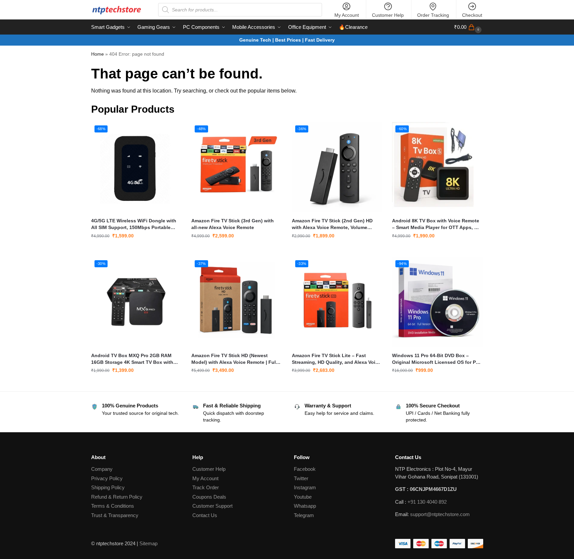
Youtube (303, 497)
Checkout (472, 15)
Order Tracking (433, 15)
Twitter (301, 478)
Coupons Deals (210, 497)
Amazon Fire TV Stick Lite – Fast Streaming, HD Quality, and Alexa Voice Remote (336, 359)
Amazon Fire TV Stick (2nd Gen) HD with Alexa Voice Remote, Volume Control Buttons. (332, 224)
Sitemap (148, 543)
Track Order (205, 487)
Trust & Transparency (114, 515)
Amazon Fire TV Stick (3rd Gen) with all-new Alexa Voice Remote (232, 224)
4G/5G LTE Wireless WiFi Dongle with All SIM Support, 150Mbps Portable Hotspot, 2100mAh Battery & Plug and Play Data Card (134, 224)
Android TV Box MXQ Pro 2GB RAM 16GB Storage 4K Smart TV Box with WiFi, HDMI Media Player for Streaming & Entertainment (135, 359)
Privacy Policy (107, 478)
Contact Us (204, 515)
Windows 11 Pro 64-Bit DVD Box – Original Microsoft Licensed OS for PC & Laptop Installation (435, 359)
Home (97, 54)
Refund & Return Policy (116, 497)
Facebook (305, 469)
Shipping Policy (108, 487)
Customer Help (388, 15)
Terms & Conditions (112, 506)
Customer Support (212, 506)
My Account (346, 15)
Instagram (305, 487)
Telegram (304, 515)
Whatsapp (305, 506)
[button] (468, 27)
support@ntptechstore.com (440, 514)
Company (102, 469)
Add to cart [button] (136, 250)
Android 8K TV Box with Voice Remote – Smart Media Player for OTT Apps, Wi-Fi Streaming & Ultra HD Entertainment (437, 224)
